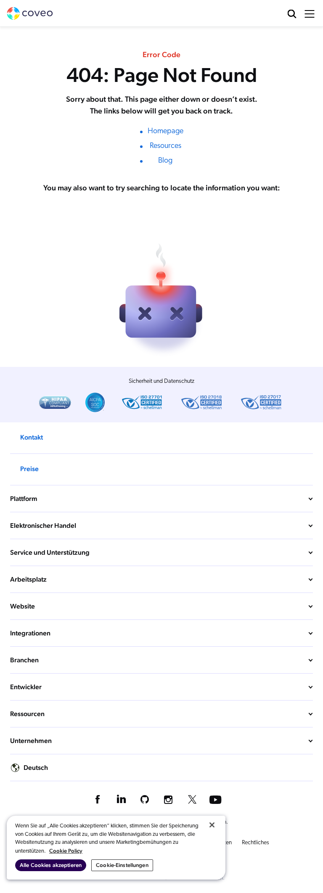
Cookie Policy (65, 851)
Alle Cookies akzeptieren (51, 865)
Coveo (30, 13)
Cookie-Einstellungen (122, 865)
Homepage (165, 131)
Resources (165, 146)
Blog (165, 161)
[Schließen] (212, 825)
